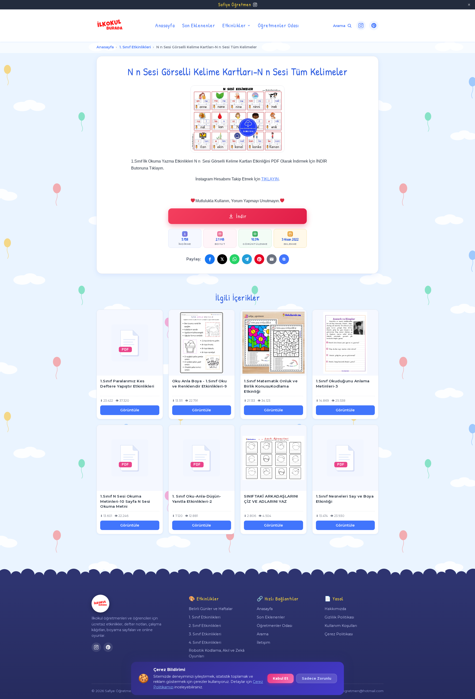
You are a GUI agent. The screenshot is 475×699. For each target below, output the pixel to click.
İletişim (263, 642)
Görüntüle (129, 410)
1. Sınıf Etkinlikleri (135, 47)
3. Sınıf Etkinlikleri (205, 634)
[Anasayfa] (100, 604)
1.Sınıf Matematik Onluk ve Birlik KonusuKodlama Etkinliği (271, 386)
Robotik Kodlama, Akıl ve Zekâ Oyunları (216, 653)
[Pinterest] (374, 25)
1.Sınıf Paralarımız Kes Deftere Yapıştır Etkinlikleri (127, 384)
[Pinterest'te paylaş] (259, 259)
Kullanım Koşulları (341, 625)
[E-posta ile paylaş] (272, 259)
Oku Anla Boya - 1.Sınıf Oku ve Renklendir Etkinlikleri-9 (199, 384)
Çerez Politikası (339, 634)
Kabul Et (280, 678)
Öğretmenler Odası (278, 25)
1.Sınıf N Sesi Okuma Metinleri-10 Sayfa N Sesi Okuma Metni (125, 501)
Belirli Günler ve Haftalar (211, 609)
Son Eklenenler (198, 25)
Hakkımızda (335, 609)
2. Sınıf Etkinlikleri (205, 625)
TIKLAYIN (270, 179)
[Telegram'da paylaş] (247, 259)
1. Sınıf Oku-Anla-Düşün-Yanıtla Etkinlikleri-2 (196, 499)
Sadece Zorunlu (316, 678)
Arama (262, 634)
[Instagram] (361, 25)
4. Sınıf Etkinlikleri (205, 642)
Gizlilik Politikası (339, 617)
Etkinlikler (234, 25)
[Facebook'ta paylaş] (210, 259)
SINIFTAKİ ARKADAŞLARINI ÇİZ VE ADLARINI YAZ (271, 499)
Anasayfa (165, 25)
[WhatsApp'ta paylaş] (234, 259)
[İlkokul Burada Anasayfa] (110, 25)
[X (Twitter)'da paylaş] (222, 259)
